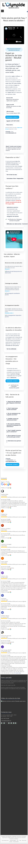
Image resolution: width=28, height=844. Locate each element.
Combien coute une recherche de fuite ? (12, 419)
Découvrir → (7, 269)
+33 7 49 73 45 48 (5, 718)
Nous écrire (9, 125)
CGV (17, 840)
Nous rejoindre (15, 841)
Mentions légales (13, 840)
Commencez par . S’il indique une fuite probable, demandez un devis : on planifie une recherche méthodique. (13, 414)
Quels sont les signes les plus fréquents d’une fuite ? (14, 403)
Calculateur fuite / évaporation (15, 178)
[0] (26, 12)
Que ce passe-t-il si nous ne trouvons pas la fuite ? (14, 436)
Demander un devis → (12, 117)
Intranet (10, 841)
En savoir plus (17, 673)
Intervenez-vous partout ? (14, 441)
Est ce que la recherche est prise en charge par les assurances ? (14, 425)
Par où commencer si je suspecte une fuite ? (13, 414)
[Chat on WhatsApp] (2, 723)
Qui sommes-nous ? (5, 840)
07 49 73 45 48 (10, 460)
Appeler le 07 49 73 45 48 (12, 121)
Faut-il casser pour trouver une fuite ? (12, 408)
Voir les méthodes (11, 349)
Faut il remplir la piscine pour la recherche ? (14, 431)
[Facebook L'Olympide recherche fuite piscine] (16, 723)
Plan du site (24, 840)
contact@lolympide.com (10, 133)
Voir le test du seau (12, 174)
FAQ (20, 840)
